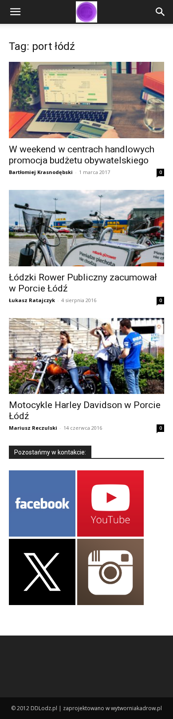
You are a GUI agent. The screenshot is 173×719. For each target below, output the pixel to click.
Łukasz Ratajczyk (32, 300)
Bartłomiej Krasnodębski (41, 172)
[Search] (160, 12)
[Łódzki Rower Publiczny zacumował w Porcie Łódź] (86, 228)
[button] (15, 12)
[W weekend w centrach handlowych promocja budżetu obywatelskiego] (86, 100)
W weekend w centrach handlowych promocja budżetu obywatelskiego (81, 155)
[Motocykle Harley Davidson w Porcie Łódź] (86, 356)
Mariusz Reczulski (33, 427)
